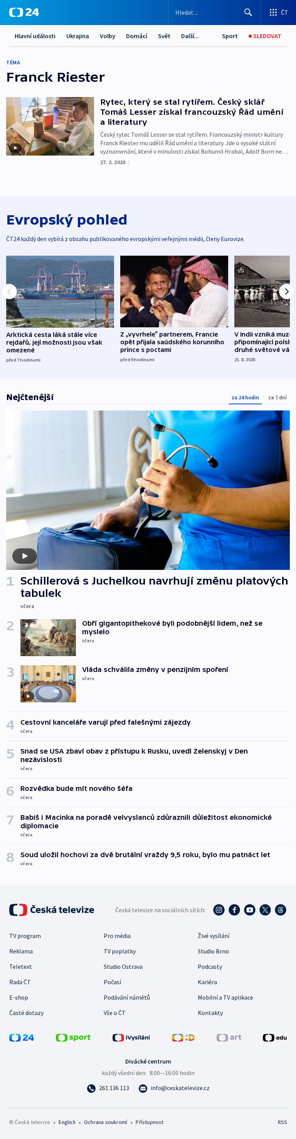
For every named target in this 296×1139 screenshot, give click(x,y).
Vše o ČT (115, 1013)
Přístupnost (149, 1122)
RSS (282, 1122)
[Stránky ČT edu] (275, 1037)
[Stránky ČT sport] (73, 1037)
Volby (107, 36)
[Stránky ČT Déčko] (183, 1037)
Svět (164, 36)
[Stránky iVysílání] (131, 1037)
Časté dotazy (26, 1013)
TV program (25, 936)
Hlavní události (35, 36)
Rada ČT (20, 982)
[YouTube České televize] (250, 910)
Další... (190, 36)
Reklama (21, 951)
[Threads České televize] (280, 910)
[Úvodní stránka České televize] (52, 910)
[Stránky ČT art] (229, 1037)
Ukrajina (77, 36)
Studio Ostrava (123, 966)
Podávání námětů (127, 997)
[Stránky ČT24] (21, 1037)
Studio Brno (213, 951)
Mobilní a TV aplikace (225, 997)
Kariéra (207, 982)
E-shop (18, 997)
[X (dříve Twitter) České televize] (265, 910)
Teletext (20, 966)
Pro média (117, 936)
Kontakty (210, 1013)
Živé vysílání (213, 936)
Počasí (112, 982)
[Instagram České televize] (219, 910)
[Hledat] (248, 12)
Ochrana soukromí (105, 1122)
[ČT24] (24, 12)
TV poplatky (120, 951)
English (67, 1122)
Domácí (136, 36)
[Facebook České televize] (234, 910)
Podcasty (210, 966)
